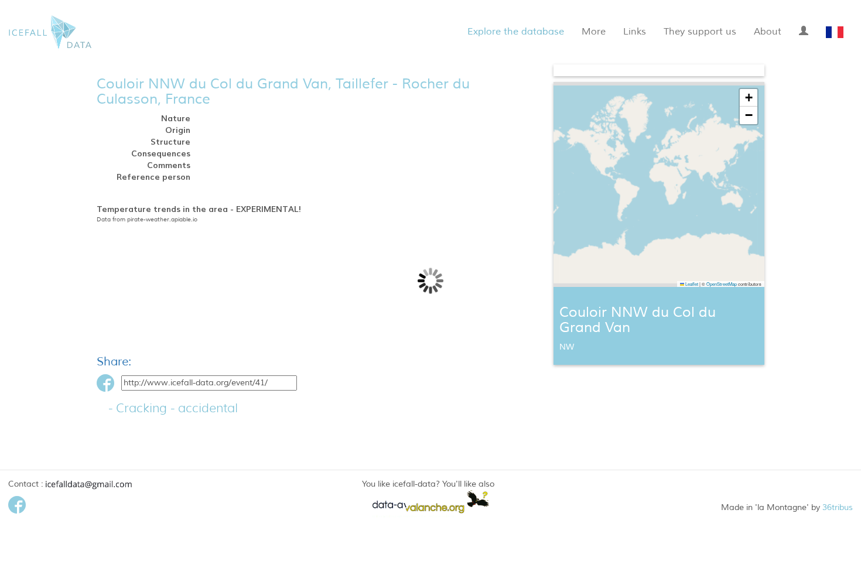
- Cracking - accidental (173, 408)
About (767, 31)
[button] (748, 98)
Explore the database (515, 31)
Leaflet (691, 283)
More (594, 31)
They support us (700, 31)
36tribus (837, 507)
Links (634, 31)
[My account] (803, 29)
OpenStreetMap (721, 283)
